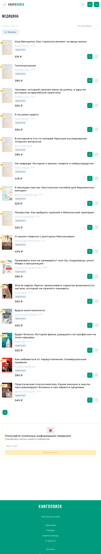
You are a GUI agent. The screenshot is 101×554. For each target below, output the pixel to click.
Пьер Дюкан (22, 118)
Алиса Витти (22, 45)
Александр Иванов (26, 314)
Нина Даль (21, 292)
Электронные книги (50, 517)
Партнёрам (50, 525)
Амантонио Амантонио (28, 267)
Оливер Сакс (22, 70)
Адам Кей (20, 341)
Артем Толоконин (25, 391)
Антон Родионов (24, 216)
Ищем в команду (51, 535)
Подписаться (50, 452)
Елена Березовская (26, 194)
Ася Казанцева (23, 146)
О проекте (50, 541)
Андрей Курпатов (25, 366)
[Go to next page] (11, 412)
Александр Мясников (27, 240)
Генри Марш (22, 167)
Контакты (50, 549)
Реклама (50, 530)
